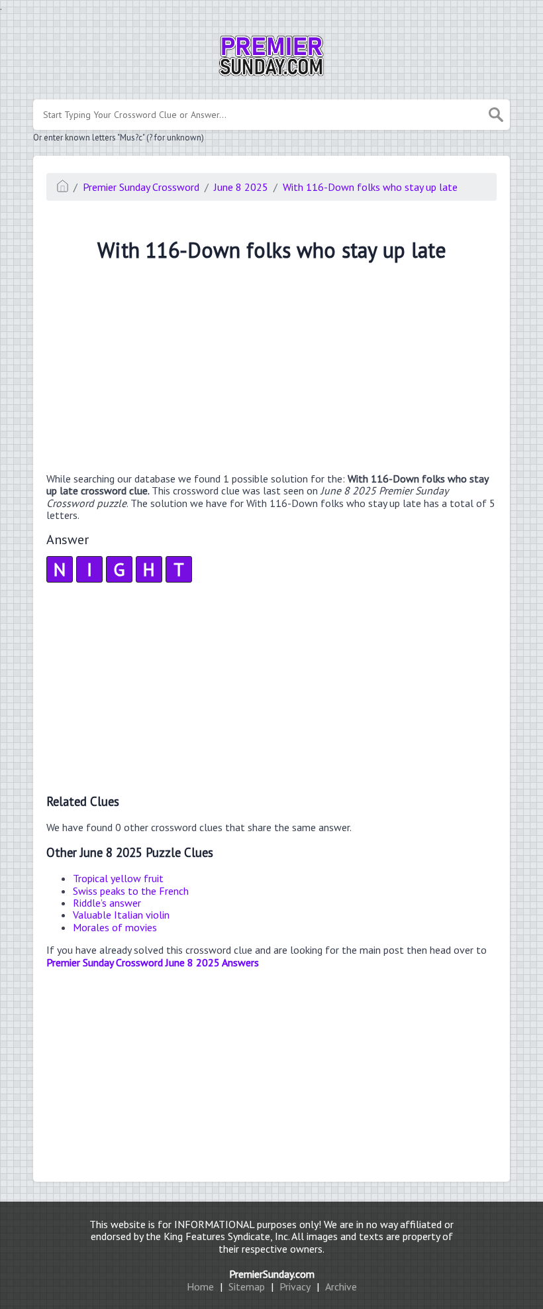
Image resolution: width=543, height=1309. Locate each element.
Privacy (295, 1286)
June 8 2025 (241, 187)
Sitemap (246, 1286)
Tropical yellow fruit (118, 878)
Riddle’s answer (107, 902)
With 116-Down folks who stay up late (370, 187)
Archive (341, 1286)
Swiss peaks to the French (131, 890)
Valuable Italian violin (121, 914)
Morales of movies (115, 927)
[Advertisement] (271, 369)
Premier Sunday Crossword (141, 187)
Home (200, 1286)
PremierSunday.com (272, 1274)
